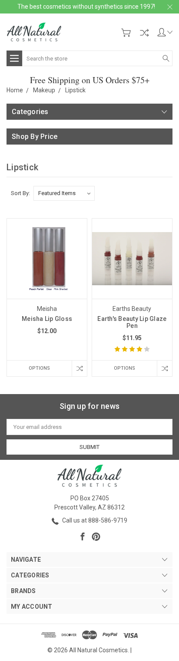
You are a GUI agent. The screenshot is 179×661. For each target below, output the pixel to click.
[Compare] (144, 32)
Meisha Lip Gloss (47, 318)
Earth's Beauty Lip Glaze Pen (131, 322)
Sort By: (20, 193)
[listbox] (64, 193)
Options (39, 368)
